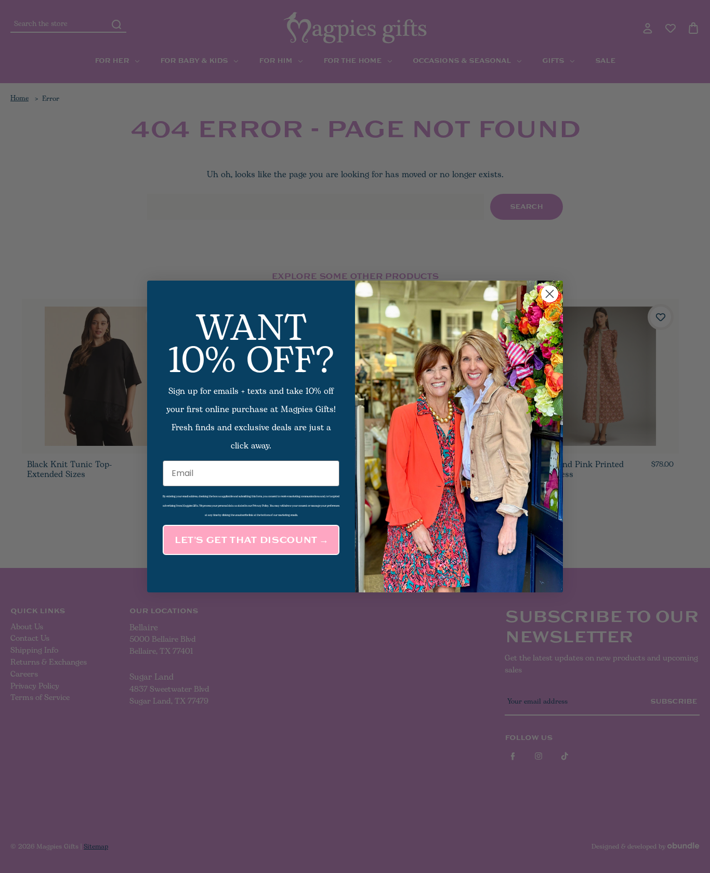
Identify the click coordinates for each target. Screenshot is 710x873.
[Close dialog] (550, 294)
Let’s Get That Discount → (251, 540)
